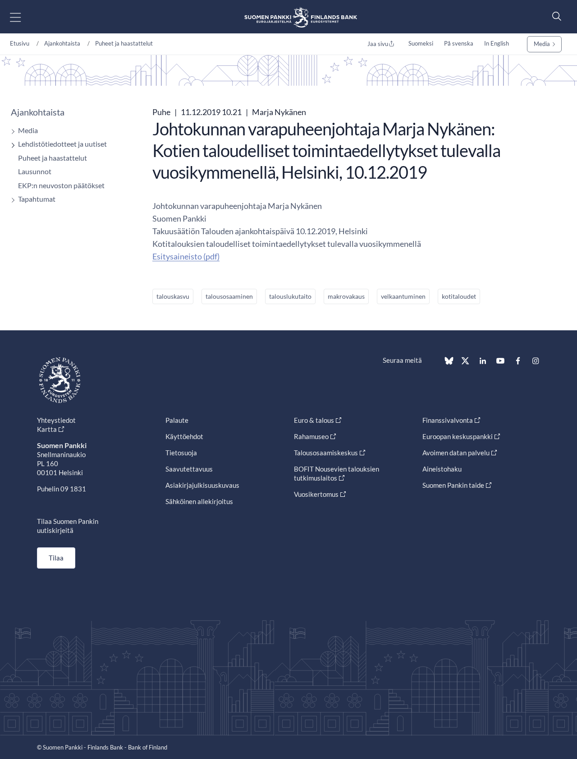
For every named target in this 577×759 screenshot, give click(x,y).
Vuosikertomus (316, 494)
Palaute (176, 420)
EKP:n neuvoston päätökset (61, 185)
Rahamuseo (311, 436)
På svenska (458, 43)
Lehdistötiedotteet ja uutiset (62, 143)
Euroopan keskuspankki (457, 436)
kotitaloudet (459, 296)
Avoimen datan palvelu (456, 453)
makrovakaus (346, 296)
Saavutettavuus (189, 469)
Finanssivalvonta (447, 420)
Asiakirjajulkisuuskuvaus (202, 485)
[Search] (554, 16)
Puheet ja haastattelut (124, 43)
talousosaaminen (229, 296)
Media (542, 43)
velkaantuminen (403, 296)
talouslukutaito (290, 296)
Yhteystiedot (56, 420)
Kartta (47, 429)
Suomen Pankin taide (453, 485)
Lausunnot (34, 171)
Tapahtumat (36, 198)
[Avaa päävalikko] (23, 17)
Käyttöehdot (184, 436)
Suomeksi (420, 43)
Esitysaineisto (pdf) (186, 256)
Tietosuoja (181, 453)
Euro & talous (314, 420)
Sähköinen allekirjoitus (199, 501)
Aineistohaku (442, 469)
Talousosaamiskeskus (326, 453)
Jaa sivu (377, 43)
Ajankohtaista (62, 43)
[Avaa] (11, 131)
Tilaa (56, 558)
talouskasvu (172, 296)
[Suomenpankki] (300, 17)
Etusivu (19, 43)
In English (496, 43)
